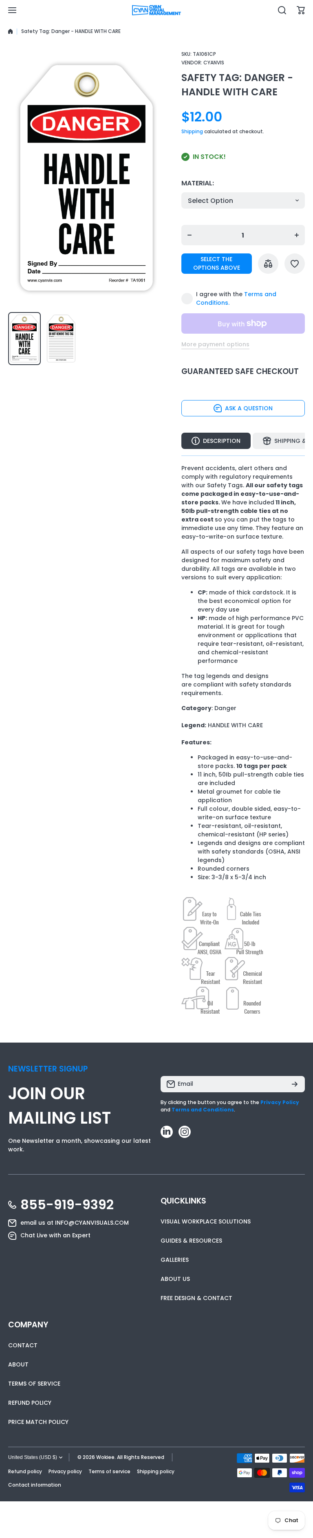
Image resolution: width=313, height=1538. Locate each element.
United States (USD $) (32, 1457)
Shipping (192, 131)
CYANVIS (213, 62)
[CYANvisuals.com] (156, 10)
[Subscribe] (294, 1084)
